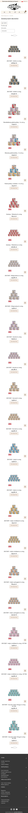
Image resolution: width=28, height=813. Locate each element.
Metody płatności (5, 784)
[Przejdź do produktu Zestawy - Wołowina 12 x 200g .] (14, 232)
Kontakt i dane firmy (5, 761)
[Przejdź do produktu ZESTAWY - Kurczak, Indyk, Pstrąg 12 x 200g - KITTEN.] (14, 692)
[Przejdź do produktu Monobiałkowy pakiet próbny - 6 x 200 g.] (14, 110)
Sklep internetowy (13, 812)
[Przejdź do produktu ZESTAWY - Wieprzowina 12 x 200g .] (14, 263)
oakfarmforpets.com (4, 15)
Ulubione (3, 803)
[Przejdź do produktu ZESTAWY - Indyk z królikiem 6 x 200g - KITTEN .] (14, 631)
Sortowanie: (3, 28)
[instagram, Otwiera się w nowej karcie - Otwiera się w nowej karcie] (14, 809)
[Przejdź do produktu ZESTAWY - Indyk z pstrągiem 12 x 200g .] (14, 600)
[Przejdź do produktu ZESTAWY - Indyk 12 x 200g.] (14, 478)
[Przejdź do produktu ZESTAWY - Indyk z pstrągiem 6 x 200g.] (14, 570)
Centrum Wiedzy (5, 764)
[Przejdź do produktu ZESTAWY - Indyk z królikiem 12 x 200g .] (14, 539)
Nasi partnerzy (4, 777)
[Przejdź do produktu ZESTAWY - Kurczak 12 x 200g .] (14, 416)
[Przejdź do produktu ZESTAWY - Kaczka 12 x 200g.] (14, 355)
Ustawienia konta (4, 801)
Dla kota (11, 15)
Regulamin (3, 790)
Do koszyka (14, 65)
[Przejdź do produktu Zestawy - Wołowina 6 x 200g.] (14, 202)
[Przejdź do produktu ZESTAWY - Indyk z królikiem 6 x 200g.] (14, 508)
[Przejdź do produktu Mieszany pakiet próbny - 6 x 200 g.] (14, 140)
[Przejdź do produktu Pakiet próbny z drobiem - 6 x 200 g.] (14, 171)
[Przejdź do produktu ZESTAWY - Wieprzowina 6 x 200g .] (14, 294)
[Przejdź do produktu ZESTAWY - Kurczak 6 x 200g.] (14, 386)
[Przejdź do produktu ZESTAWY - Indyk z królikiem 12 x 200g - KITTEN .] (14, 662)
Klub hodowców (4, 770)
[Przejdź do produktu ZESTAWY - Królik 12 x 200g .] (14, 49)
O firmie (3, 762)
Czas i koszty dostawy (6, 783)
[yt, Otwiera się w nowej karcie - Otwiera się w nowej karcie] (16, 809)
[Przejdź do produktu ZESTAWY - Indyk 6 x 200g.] (14, 447)
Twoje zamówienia (5, 799)
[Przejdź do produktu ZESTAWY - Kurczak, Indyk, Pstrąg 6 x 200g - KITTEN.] (14, 724)
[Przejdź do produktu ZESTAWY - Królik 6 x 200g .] (14, 79)
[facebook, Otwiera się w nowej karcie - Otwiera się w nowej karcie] (11, 809)
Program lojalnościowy (6, 772)
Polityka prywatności (5, 793)
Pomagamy (3, 773)
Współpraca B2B (4, 775)
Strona (12, 35)
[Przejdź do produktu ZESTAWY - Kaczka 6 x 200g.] (14, 324)
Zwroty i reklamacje (5, 792)
